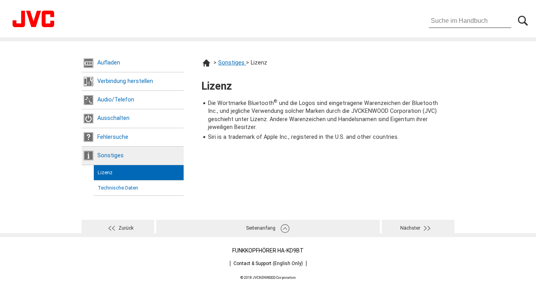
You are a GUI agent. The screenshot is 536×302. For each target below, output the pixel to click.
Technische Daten (118, 188)
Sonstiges (110, 155)
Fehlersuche (112, 137)
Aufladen (108, 62)
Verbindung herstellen (125, 81)
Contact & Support (268, 263)
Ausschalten (113, 118)
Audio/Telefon (115, 99)
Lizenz (105, 172)
